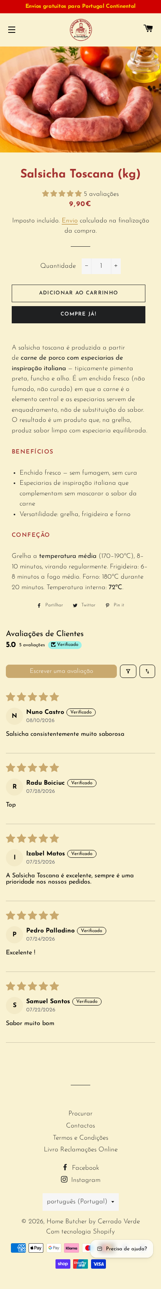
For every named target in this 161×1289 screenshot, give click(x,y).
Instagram (84, 1180)
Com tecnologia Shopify (80, 1231)
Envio (70, 220)
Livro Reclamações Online (81, 1149)
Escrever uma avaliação (61, 671)
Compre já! (79, 314)
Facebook (84, 1168)
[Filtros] (128, 671)
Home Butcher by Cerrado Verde (93, 1221)
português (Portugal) (77, 1201)
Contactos (80, 1125)
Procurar (80, 1113)
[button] (63, 194)
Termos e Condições (80, 1138)
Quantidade (58, 266)
